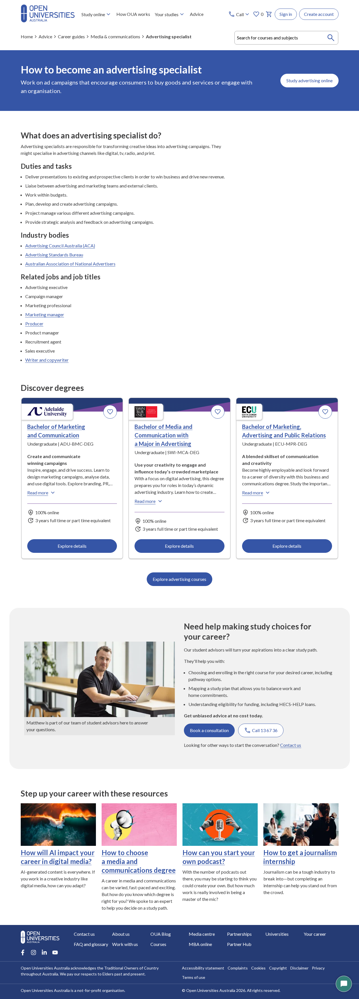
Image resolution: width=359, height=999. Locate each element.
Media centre (202, 934)
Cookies (258, 968)
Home (27, 36)
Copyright (278, 968)
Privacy (318, 968)
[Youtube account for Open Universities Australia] (55, 952)
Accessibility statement (203, 968)
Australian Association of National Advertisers (70, 263)
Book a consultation (209, 730)
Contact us (290, 745)
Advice (196, 14)
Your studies (167, 14)
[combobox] (286, 38)
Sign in (286, 14)
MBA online (200, 944)
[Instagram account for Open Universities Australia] (33, 952)
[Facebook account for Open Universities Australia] (22, 952)
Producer (34, 323)
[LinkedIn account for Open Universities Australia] (44, 952)
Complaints (238, 968)
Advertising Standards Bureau (54, 254)
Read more (37, 492)
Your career (315, 934)
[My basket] (269, 14)
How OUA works (133, 14)
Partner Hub (239, 944)
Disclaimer (299, 968)
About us (121, 934)
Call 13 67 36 (265, 730)
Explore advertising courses (179, 579)
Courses (158, 944)
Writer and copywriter (47, 359)
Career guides (71, 36)
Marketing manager (44, 314)
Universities (277, 934)
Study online (93, 14)
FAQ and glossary (91, 944)
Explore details (72, 546)
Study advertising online (309, 80)
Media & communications (115, 36)
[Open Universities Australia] (48, 20)
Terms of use (193, 977)
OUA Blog (160, 934)
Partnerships (239, 934)
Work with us (125, 944)
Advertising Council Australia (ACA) (60, 245)
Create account (319, 14)
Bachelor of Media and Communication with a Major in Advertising (163, 435)
